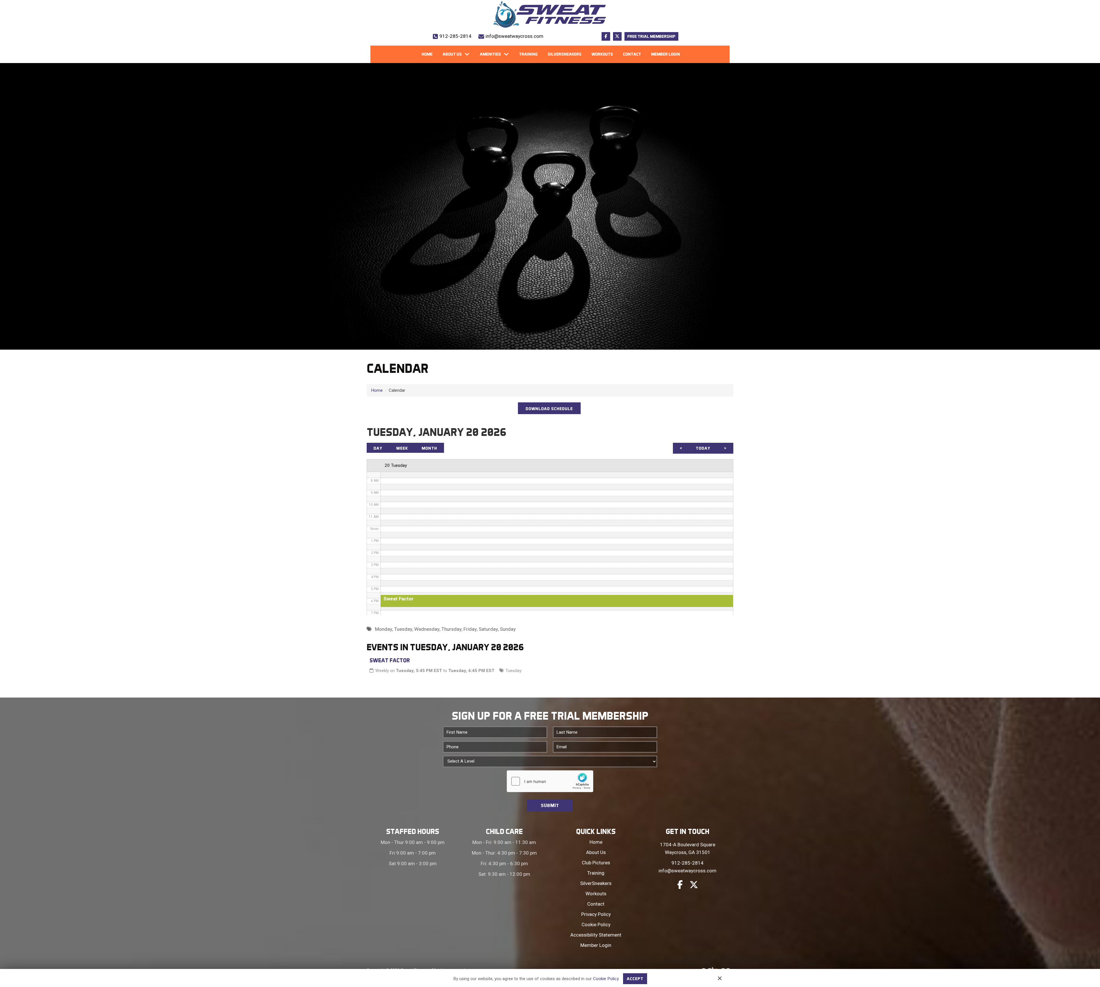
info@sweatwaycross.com (514, 36)
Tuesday (513, 670)
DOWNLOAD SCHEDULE (549, 408)
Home (377, 390)
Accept (635, 978)
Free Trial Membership (651, 36)
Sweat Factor (390, 660)
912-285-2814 (455, 36)
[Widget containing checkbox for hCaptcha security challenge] (550, 781)
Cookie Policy (606, 978)
